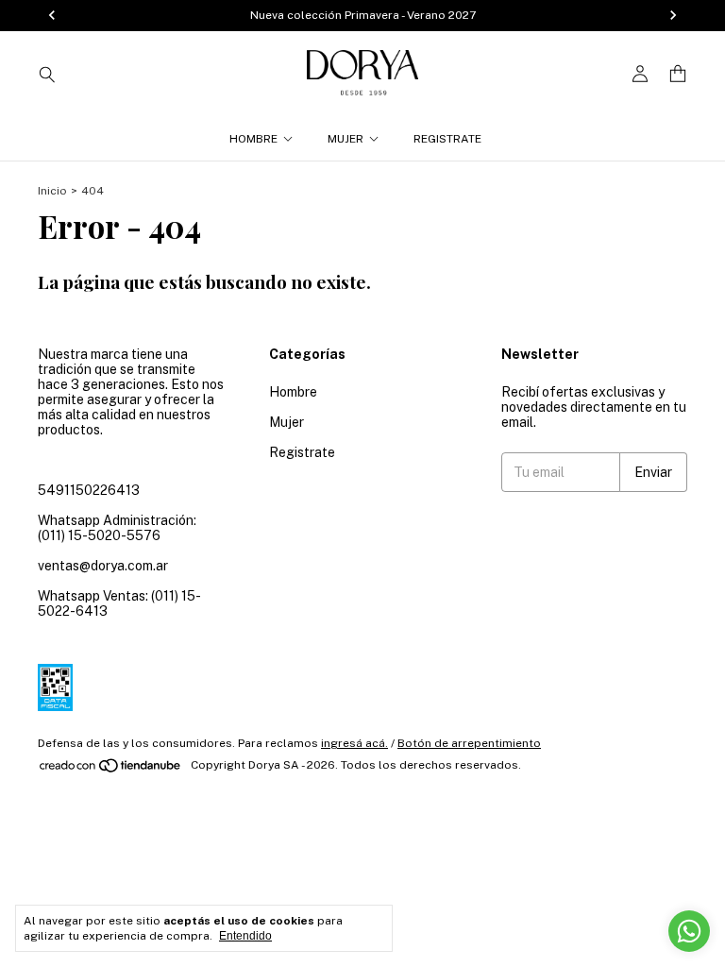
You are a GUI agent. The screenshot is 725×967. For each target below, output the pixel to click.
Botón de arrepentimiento (469, 743)
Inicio (52, 190)
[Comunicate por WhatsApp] (689, 931)
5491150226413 (89, 490)
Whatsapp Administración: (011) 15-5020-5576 (117, 528)
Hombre (253, 138)
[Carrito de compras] (677, 74)
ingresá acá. (354, 743)
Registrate (447, 138)
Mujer (345, 138)
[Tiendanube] (111, 769)
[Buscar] (47, 73)
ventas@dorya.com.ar (103, 565)
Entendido (245, 935)
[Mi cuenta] (640, 74)
